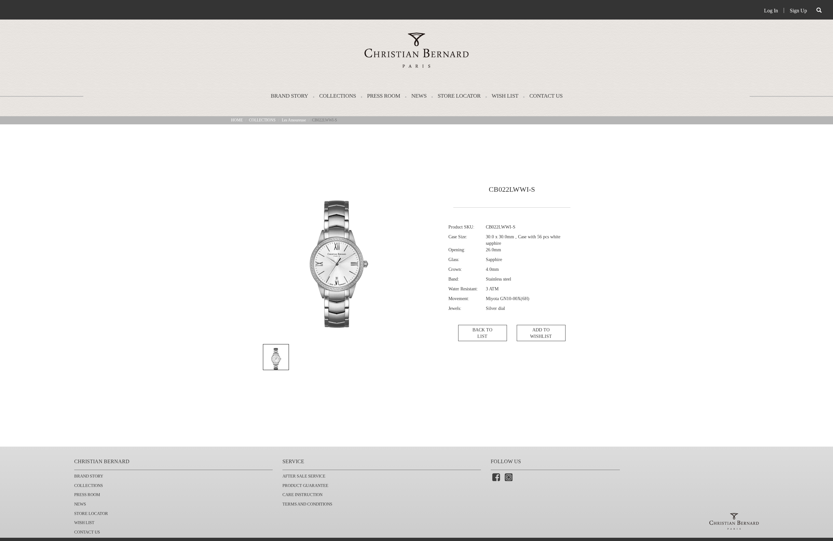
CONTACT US (546, 96)
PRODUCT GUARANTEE (305, 485)
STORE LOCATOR (459, 96)
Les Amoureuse (294, 120)
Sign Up (798, 10)
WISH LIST (505, 96)
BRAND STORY (289, 96)
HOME (237, 120)
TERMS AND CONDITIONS (307, 504)
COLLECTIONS (337, 96)
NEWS (419, 96)
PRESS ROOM (383, 96)
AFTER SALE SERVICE (303, 476)
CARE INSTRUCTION (302, 494)
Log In (771, 10)
